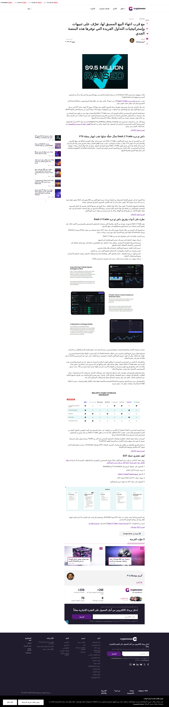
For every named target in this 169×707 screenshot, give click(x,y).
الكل (121, 9)
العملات (29, 643)
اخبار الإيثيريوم (96, 645)
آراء (84, 645)
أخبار (98, 638)
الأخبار (115, 9)
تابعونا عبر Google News (131, 534)
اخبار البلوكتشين (95, 657)
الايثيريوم (66, 645)
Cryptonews (142, 19)
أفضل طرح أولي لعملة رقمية (45, 646)
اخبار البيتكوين (96, 642)
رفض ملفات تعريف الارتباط (31, 702)
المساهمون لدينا (28, 639)
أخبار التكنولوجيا (95, 677)
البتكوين (66, 642)
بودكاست (82, 652)
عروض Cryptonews (94, 666)
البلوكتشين (66, 648)
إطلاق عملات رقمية (48, 649)
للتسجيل (81, 617)
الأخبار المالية (96, 674)
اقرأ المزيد (139, 582)
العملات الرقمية (104, 9)
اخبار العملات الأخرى (94, 655)
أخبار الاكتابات (96, 672)
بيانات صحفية (96, 660)
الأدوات (93, 9)
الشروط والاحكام (104, 692)
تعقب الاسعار (27, 646)
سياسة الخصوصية (108, 621)
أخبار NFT (97, 648)
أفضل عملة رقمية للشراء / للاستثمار (46, 642)
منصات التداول (29, 649)
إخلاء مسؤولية (143, 691)
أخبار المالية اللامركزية (96, 651)
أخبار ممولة (97, 663)
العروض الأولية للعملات (64, 654)
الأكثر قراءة (50, 638)
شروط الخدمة (99, 621)
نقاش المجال (131, 19)
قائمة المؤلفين (124, 598)
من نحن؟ (117, 691)
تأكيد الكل (10, 702)
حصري (83, 638)
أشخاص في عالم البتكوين (80, 648)
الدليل (67, 638)
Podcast (28, 653)
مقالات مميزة (81, 642)
